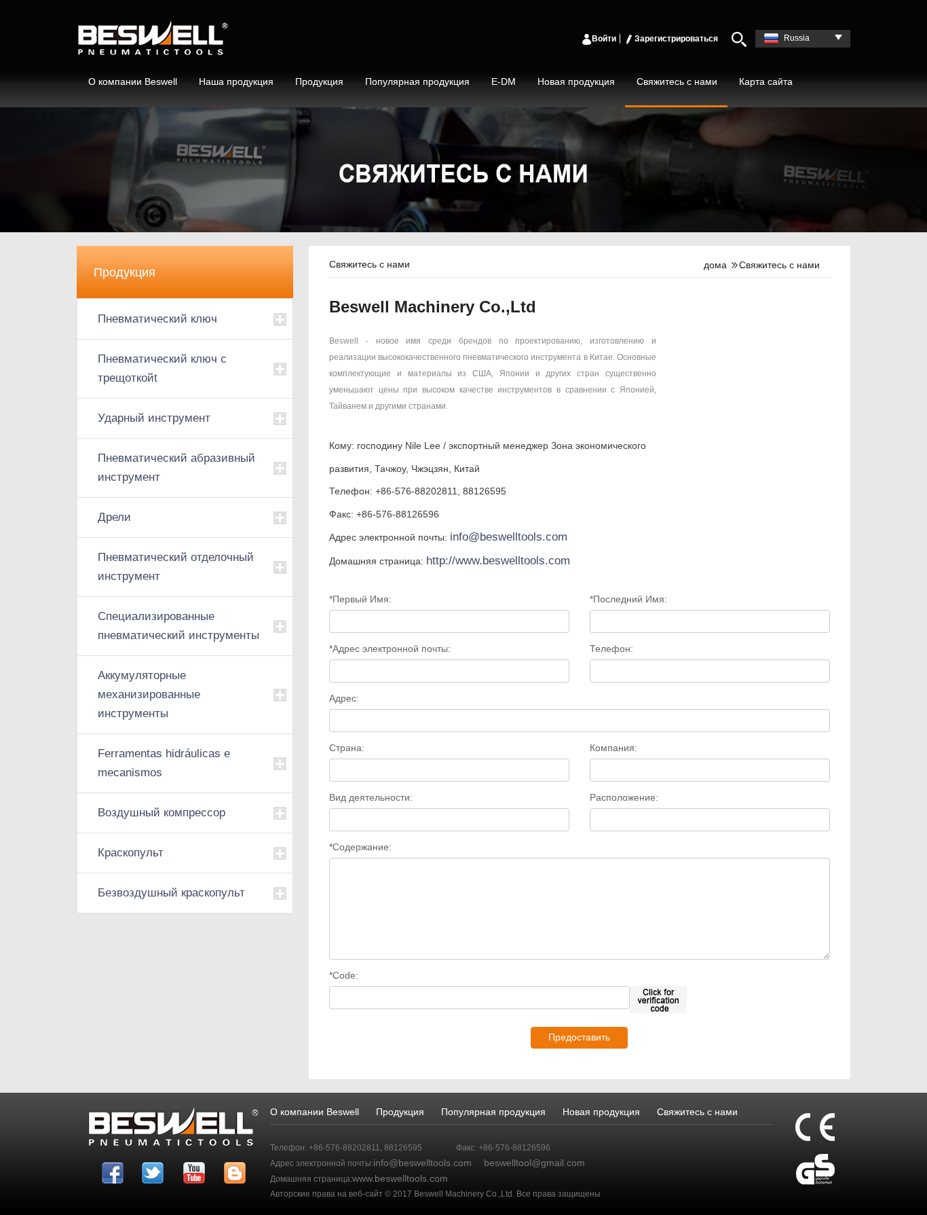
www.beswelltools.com (400, 1178)
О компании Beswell (132, 81)
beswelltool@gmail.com (534, 1162)
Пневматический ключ (157, 318)
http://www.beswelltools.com (498, 560)
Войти (604, 38)
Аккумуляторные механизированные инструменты (149, 694)
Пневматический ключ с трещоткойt (162, 368)
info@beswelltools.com (508, 536)
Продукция (319, 81)
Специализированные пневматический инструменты (178, 626)
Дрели (114, 517)
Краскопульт (131, 852)
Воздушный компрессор (161, 812)
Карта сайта (766, 81)
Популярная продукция (417, 81)
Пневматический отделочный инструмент (176, 567)
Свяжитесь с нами (677, 81)
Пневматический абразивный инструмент (176, 468)
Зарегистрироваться (676, 38)
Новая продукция (576, 81)
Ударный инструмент (154, 418)
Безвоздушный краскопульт (171, 892)
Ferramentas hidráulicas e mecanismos (164, 763)
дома (715, 264)
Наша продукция (236, 81)
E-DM (503, 81)
